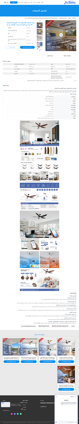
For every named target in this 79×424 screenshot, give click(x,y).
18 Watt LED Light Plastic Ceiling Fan (60, 326)
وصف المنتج (50, 55)
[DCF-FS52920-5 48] (60, 35)
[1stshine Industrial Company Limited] (70, 2)
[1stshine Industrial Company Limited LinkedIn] (12, 414)
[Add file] (76, 422)
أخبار (31, 2)
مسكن (42, 2)
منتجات (34, 2)
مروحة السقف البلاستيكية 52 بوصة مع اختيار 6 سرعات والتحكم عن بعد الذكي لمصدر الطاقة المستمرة (66, 386)
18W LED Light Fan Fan (44, 326)
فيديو (22, 2)
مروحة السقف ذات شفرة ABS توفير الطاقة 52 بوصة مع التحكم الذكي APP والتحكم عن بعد (47, 358)
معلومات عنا (38, 2)
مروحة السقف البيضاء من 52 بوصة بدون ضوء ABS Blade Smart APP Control (11, 358)
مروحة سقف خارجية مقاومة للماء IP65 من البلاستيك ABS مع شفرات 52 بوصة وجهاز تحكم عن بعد (28, 358)
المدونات (24, 407)
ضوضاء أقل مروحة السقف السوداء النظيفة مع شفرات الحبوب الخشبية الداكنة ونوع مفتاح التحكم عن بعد (66, 358)
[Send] (56, 422)
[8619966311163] (21, 414)
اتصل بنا (19, 2)
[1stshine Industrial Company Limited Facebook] (15, 414)
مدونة (28, 2)
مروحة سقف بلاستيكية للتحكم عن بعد (28, 326)
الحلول (25, 2)
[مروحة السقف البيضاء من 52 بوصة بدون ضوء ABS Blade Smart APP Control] (11, 347)
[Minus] (56, 396)
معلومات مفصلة (67, 55)
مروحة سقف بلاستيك (63, 18)
